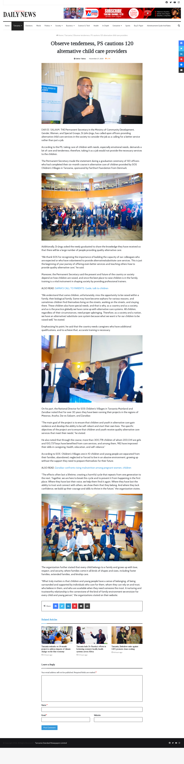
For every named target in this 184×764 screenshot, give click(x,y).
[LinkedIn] (68, 606)
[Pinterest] (74, 606)
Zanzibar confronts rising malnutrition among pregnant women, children (93, 467)
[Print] (87, 606)
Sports (127, 26)
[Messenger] (181, 64)
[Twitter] (62, 606)
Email (44, 715)
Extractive (116, 26)
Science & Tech (84, 26)
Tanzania (16, 26)
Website (97, 715)
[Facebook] (55, 606)
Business (69, 26)
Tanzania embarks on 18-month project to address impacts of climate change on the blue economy (56, 649)
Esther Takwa (81, 59)
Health (96, 26)
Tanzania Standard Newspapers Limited (51, 743)
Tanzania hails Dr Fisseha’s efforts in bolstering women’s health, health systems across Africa (91, 649)
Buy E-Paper (138, 26)
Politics (47, 26)
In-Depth (105, 26)
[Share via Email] (81, 606)
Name (44, 705)
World (38, 26)
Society (58, 26)
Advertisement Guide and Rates (159, 26)
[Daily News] (19, 13)
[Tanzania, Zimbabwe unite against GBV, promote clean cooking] (127, 635)
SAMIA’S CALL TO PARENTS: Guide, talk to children (81, 288)
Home (7, 26)
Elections (29, 26)
